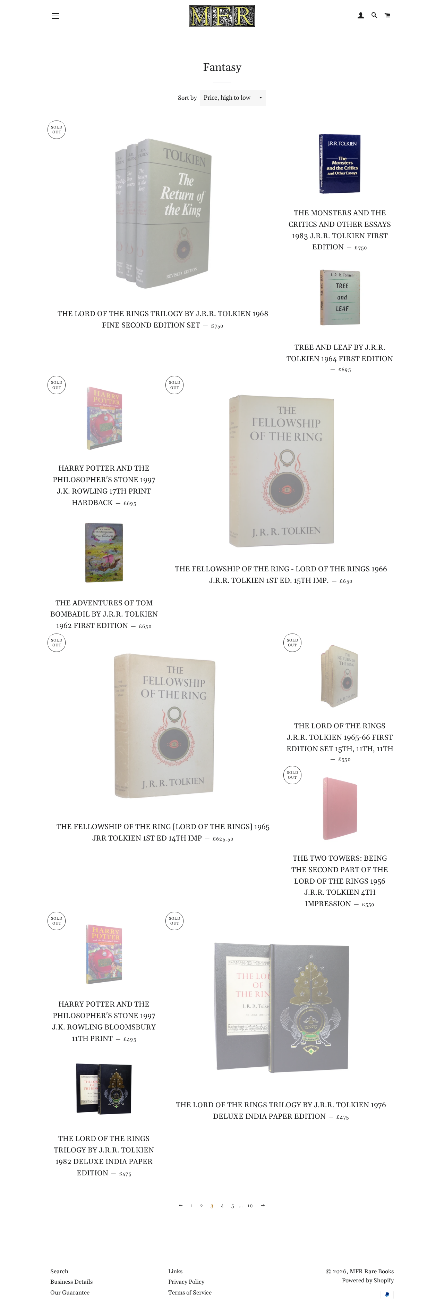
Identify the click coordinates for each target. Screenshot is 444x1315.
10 (250, 1206)
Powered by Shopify (368, 1280)
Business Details (71, 1282)
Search (59, 1271)
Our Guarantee (69, 1293)
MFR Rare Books (372, 1271)
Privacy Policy (186, 1282)
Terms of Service (190, 1293)
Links (175, 1271)
